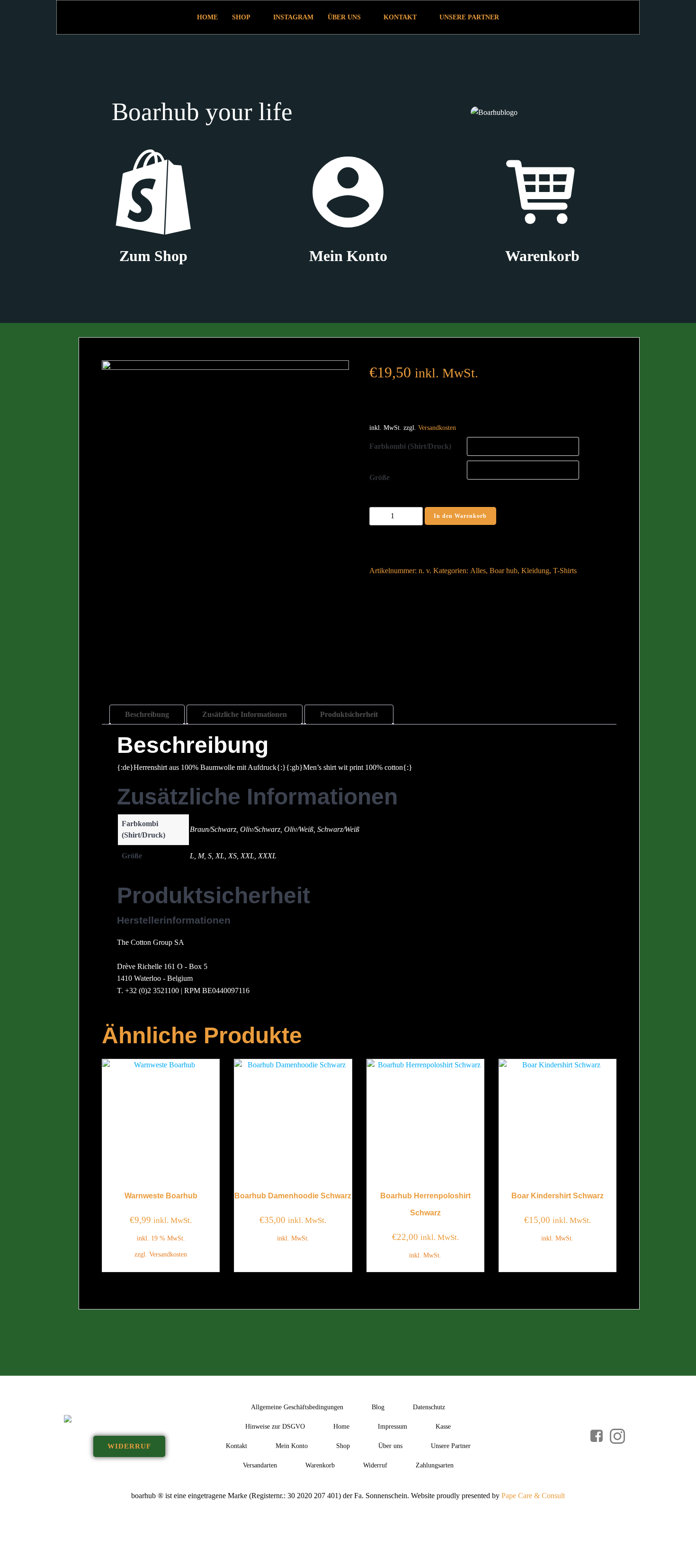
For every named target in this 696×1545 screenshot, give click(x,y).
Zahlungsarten (435, 1465)
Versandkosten (437, 427)
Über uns (344, 17)
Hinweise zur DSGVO (275, 1426)
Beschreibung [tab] (147, 714)
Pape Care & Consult (533, 1496)
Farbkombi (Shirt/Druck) (410, 446)
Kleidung (535, 571)
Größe (379, 477)
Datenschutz (429, 1407)
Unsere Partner (469, 17)
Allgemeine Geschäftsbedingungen (297, 1407)
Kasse (443, 1426)
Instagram (293, 17)
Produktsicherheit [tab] (349, 714)
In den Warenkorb (460, 516)
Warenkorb (320, 1465)
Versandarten (260, 1465)
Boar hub (504, 571)
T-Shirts (565, 571)
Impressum (392, 1426)
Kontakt (400, 17)
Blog (378, 1407)
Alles (478, 571)
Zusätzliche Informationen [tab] (244, 714)
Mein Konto (292, 1445)
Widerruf (375, 1465)
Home (207, 17)
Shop (241, 17)
